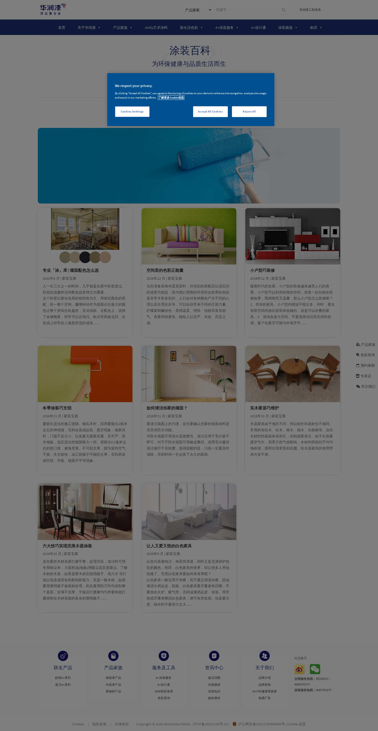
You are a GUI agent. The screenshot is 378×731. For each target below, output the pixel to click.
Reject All (249, 111)
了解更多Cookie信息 (171, 97)
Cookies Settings (132, 111)
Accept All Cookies (210, 111)
